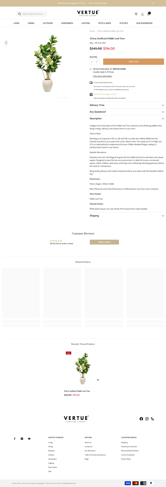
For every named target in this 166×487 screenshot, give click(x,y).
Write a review (104, 242)
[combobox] (34, 14)
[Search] (31, 14)
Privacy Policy (17, 483)
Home (92, 31)
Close (153, 3)
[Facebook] (14, 438)
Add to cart (134, 61)
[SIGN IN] (142, 14)
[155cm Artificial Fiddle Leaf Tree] (83, 369)
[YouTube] (29, 438)
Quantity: (93, 57)
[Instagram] (22, 438)
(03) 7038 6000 (100, 3)
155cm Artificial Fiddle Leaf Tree (77, 391)
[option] (48, 63)
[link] (21, 321)
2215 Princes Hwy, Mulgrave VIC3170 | (71, 3)
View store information (102, 76)
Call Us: (90, 3)
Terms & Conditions (29, 483)
